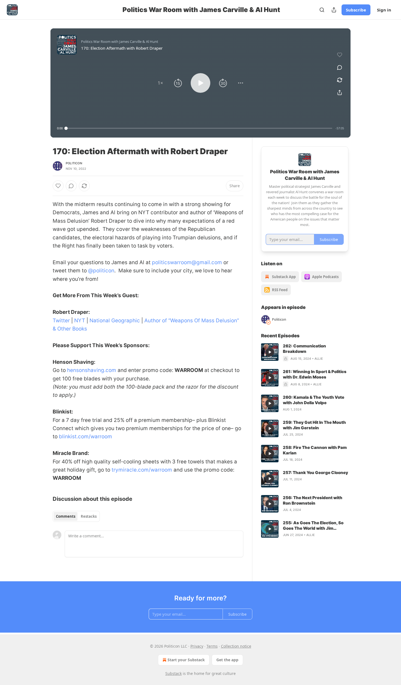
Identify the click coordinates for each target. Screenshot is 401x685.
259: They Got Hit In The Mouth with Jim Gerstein (314, 425)
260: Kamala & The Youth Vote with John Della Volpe (313, 400)
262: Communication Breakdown (304, 348)
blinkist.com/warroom (85, 436)
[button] (160, 83)
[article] (305, 352)
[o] (269, 352)
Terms (212, 646)
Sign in (384, 10)
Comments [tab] (65, 516)
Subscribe (356, 10)
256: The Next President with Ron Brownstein (312, 500)
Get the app (227, 659)
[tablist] (76, 516)
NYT (79, 320)
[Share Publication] (333, 9)
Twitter (61, 320)
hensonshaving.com (91, 370)
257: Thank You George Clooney (315, 472)
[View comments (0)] (339, 67)
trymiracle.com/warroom (142, 470)
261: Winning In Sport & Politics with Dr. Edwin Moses (314, 374)
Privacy (196, 646)
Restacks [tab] (89, 516)
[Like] (58, 185)
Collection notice (236, 646)
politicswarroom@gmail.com (187, 262)
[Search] (321, 9)
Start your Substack (186, 659)
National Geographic (114, 320)
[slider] (199, 128)
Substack (173, 673)
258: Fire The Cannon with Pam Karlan (315, 450)
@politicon (100, 270)
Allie (319, 359)
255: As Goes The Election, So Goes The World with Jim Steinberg (313, 525)
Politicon (74, 163)
